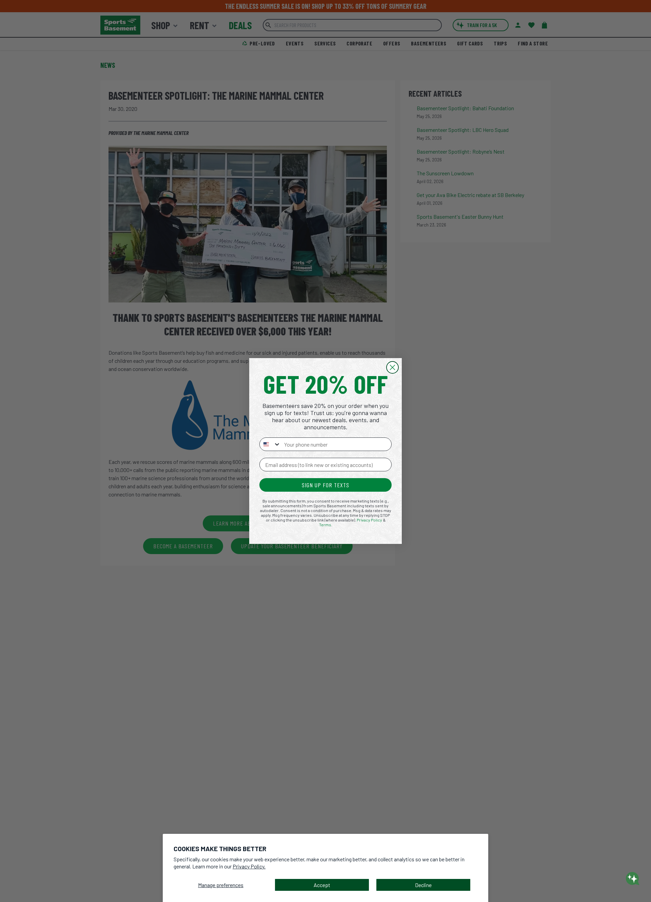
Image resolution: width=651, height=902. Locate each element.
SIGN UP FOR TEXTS (325, 485)
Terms (325, 524)
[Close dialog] (392, 367)
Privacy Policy (369, 519)
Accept (322, 885)
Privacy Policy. (249, 866)
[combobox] (270, 444)
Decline (423, 885)
